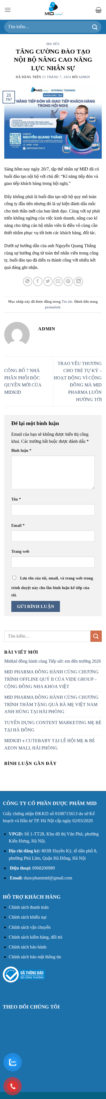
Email (18, 525)
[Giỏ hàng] (98, 10)
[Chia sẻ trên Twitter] (48, 281)
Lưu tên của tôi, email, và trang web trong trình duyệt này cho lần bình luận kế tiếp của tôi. (52, 586)
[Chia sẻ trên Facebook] (37, 281)
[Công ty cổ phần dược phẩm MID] (53, 10)
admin (84, 77)
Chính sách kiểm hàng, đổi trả (35, 937)
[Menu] (7, 10)
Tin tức (53, 44)
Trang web (20, 551)
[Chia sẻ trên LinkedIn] (78, 281)
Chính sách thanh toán (29, 907)
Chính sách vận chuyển (30, 927)
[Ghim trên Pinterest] (68, 281)
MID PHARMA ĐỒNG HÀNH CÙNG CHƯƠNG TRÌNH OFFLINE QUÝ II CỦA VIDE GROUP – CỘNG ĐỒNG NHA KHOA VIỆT (51, 679)
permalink (52, 307)
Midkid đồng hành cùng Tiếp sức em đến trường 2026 (52, 661)
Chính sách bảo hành (27, 947)
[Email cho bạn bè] (58, 281)
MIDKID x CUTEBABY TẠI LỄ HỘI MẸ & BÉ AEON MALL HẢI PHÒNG (49, 744)
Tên (16, 499)
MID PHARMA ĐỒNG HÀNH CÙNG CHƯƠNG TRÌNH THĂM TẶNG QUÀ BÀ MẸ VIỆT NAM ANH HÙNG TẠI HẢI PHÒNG (51, 704)
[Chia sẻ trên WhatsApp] (27, 281)
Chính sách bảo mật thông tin (35, 956)
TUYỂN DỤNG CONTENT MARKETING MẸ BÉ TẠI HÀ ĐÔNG (52, 726)
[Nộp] (95, 26)
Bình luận (21, 450)
